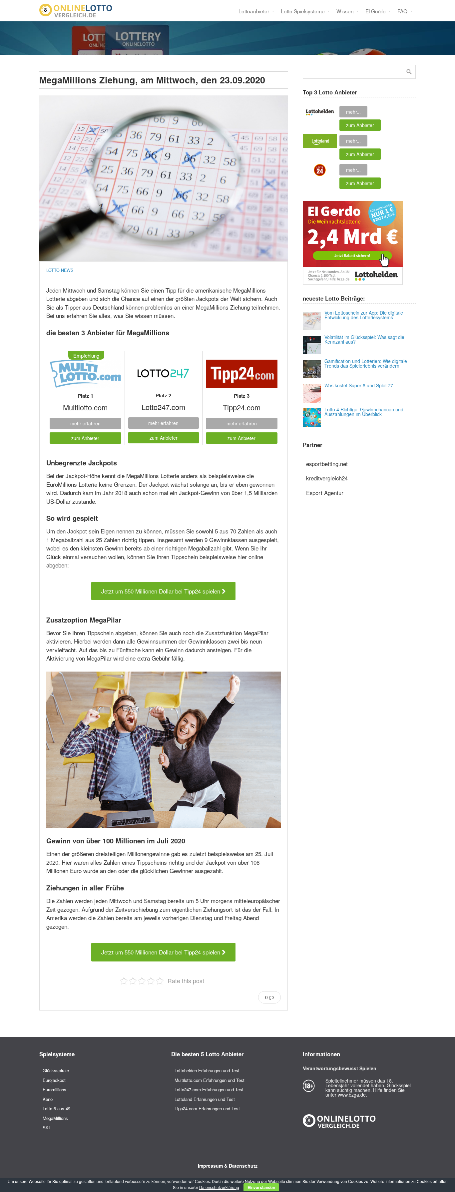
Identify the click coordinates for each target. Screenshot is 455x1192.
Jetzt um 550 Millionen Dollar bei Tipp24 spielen (161, 591)
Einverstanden (261, 1187)
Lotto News (59, 270)
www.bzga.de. (352, 1094)
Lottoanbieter (253, 11)
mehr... (353, 111)
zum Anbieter (85, 438)
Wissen (345, 11)
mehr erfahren (85, 423)
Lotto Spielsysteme (303, 11)
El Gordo (375, 11)
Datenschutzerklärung (219, 1187)
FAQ (402, 11)
